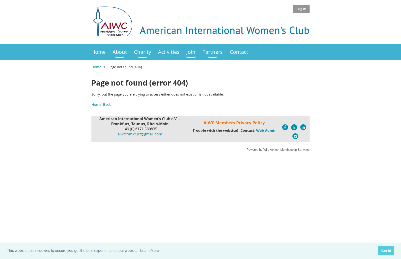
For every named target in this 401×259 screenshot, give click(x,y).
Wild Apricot (271, 149)
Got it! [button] (386, 251)
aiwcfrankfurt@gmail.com (140, 134)
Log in (301, 8)
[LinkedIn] (303, 127)
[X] (294, 127)
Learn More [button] (149, 251)
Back (107, 104)
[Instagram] (295, 136)
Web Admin (266, 130)
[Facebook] (285, 127)
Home (96, 66)
